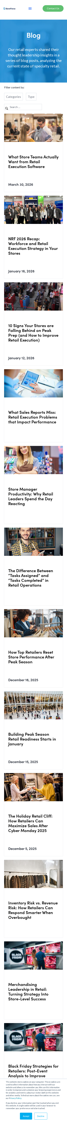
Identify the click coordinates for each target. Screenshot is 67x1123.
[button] (30, 8)
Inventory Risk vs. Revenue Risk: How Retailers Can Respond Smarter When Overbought (33, 910)
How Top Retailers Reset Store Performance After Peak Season (31, 656)
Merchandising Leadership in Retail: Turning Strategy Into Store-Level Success (28, 991)
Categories (13, 97)
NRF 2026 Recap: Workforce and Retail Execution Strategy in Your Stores (33, 246)
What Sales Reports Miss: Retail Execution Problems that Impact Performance (32, 416)
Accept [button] (26, 1116)
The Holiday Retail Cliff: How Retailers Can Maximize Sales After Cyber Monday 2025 (30, 823)
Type (31, 97)
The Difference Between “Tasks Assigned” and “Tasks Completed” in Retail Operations (30, 578)
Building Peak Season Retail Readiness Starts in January (32, 738)
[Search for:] (23, 107)
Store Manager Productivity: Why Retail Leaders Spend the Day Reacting (30, 496)
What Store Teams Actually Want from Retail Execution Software (33, 161)
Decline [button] (40, 1116)
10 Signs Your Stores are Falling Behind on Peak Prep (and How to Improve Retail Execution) (33, 332)
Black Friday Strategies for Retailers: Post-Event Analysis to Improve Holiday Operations (33, 1073)
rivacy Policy (15, 1098)
